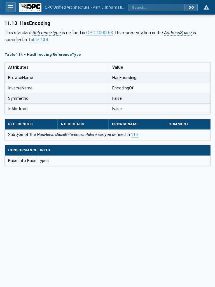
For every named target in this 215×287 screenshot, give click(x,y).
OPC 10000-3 (99, 32)
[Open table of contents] (11, 7)
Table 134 (38, 39)
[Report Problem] (206, 7)
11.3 (135, 134)
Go (191, 7)
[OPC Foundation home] (30, 7)
